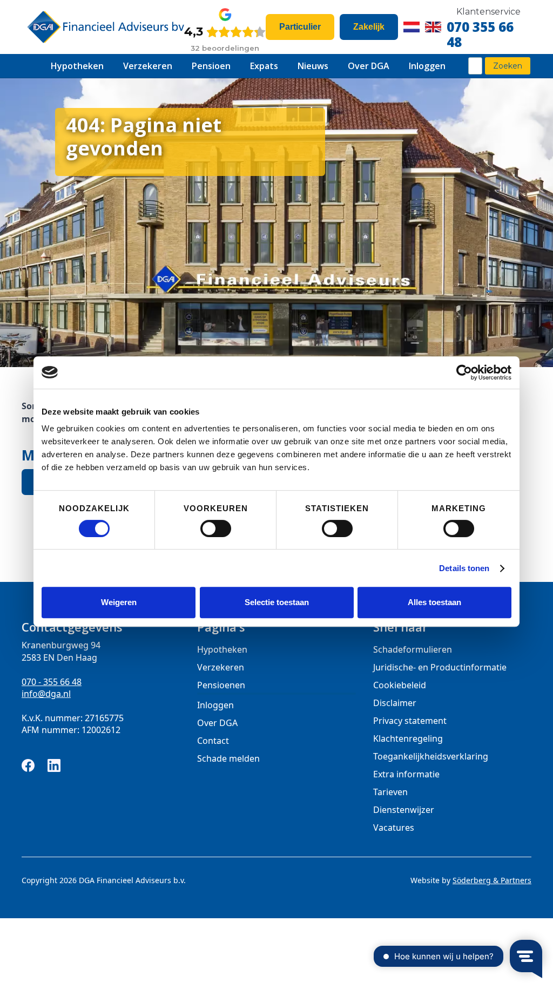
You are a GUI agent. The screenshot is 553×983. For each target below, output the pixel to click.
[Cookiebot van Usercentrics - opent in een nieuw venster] (464, 372)
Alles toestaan (434, 602)
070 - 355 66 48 (52, 682)
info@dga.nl (46, 694)
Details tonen (464, 568)
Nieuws (313, 66)
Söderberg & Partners (492, 880)
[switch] (215, 528)
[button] (77, 66)
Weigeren (119, 602)
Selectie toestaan (277, 602)
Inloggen (427, 66)
